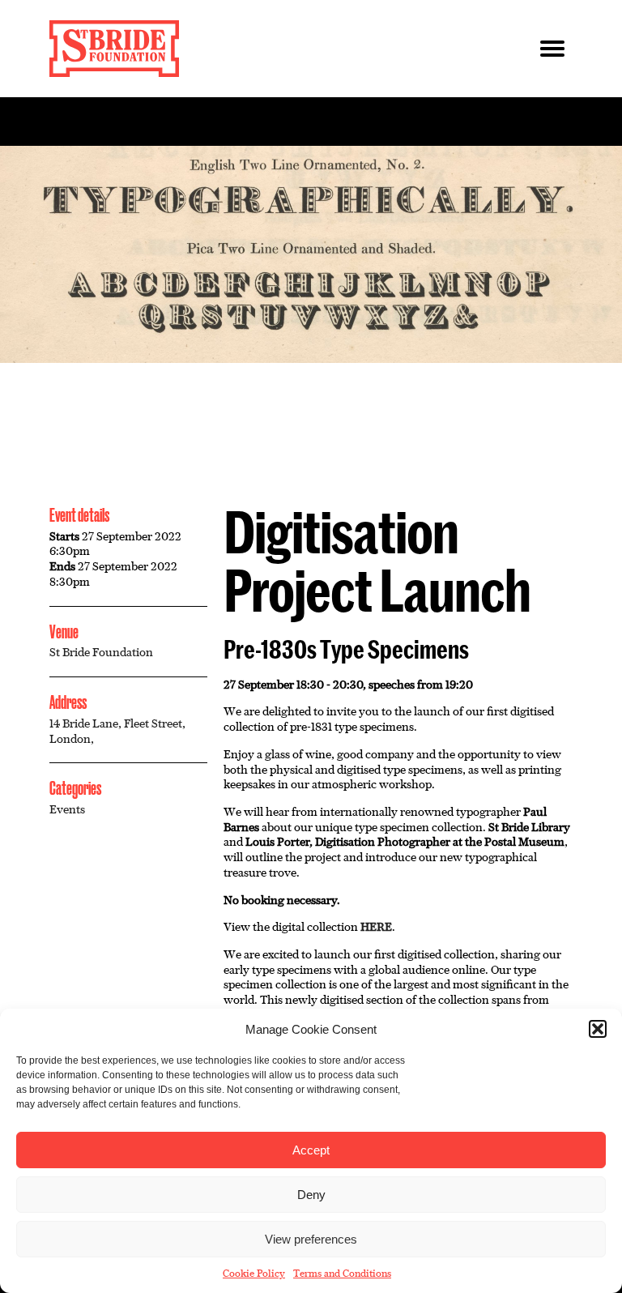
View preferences (311, 1239)
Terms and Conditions (342, 1273)
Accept (311, 1150)
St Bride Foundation (101, 652)
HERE (376, 926)
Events (67, 809)
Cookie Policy (254, 1273)
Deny (311, 1194)
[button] (598, 1029)
